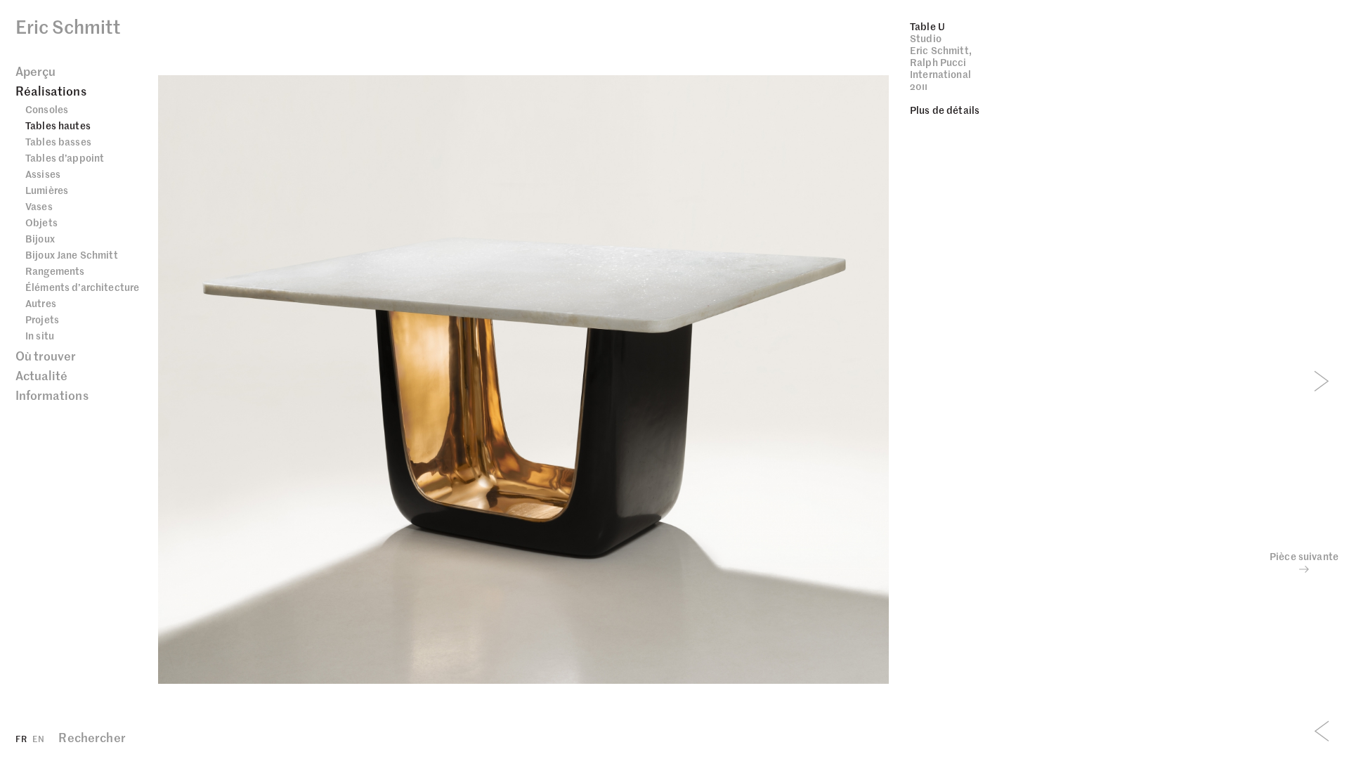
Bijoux (40, 238)
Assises (42, 174)
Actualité (41, 375)
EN (38, 738)
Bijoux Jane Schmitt (71, 254)
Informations (52, 395)
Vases (39, 206)
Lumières (46, 190)
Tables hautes (58, 125)
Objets (41, 222)
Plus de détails (944, 110)
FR (21, 738)
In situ (39, 335)
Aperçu (35, 71)
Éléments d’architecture (82, 287)
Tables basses (58, 141)
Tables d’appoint (64, 157)
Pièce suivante (1304, 556)
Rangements (54, 271)
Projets (42, 319)
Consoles (46, 109)
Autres (40, 303)
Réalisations (50, 90)
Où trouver (46, 355)
